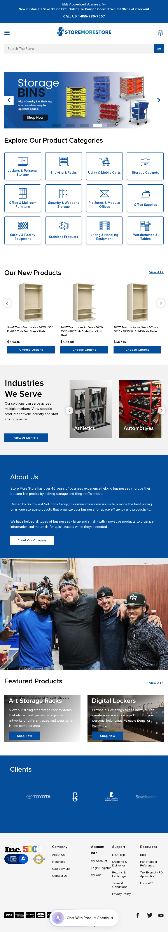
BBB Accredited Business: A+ (84, 4)
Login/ (95, 868)
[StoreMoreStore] (84, 33)
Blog (143, 855)
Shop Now (24, 736)
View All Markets (26, 438)
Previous (7, 303)
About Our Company (32, 540)
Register (105, 868)
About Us (58, 855)
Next (161, 303)
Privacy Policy (121, 894)
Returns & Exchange (119, 874)
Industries (58, 862)
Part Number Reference (148, 863)
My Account (99, 861)
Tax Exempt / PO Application (151, 874)
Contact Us (59, 876)
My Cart (96, 875)
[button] (159, 100)
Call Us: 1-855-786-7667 (84, 16)
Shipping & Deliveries (119, 863)
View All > (156, 272)
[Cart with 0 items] (161, 33)
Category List (61, 869)
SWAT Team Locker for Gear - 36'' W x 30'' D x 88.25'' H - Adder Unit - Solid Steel (82, 331)
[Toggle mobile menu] (7, 33)
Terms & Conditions (119, 885)
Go (159, 48)
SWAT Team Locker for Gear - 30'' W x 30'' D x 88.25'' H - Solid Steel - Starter (136, 329)
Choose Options (31, 350)
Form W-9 (146, 883)
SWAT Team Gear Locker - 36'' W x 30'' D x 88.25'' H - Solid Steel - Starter (29, 329)
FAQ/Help (118, 855)
